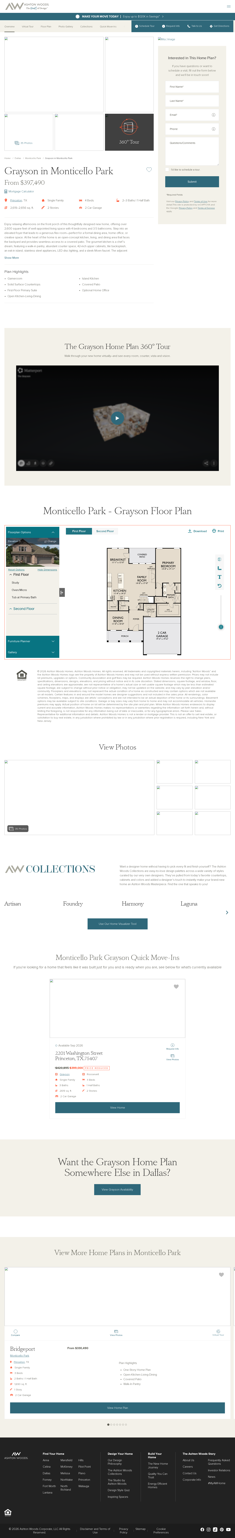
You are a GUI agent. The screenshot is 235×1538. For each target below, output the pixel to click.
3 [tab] (114, 1425)
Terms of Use (200, 201)
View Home (117, 1107)
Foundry (73, 903)
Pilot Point (84, 1466)
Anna (46, 1460)
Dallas (18, 158)
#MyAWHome (216, 1483)
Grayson (65, 1074)
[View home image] (174, 772)
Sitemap (140, 1529)
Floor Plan (46, 27)
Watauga (83, 1486)
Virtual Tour (27, 27)
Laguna (189, 903)
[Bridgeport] (117, 1296)
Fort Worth (49, 1486)
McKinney (67, 1466)
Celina (46, 1466)
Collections (86, 27)
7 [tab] (126, 1425)
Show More (11, 258)
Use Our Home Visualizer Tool (117, 923)
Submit (192, 182)
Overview (9, 27)
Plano (81, 1473)
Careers (188, 1466)
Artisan (12, 903)
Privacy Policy (182, 201)
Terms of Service (206, 208)
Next (227, 912)
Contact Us (189, 1473)
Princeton (16, 200)
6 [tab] (123, 1425)
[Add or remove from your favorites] (176, 986)
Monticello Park (33, 158)
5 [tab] (120, 1425)
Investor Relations (219, 1470)
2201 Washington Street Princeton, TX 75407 (79, 1056)
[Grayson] (117, 1008)
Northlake (67, 1479)
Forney (47, 1479)
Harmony (133, 903)
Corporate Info (192, 1479)
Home (7, 158)
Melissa (65, 1473)
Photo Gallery (66, 27)
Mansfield (66, 1460)
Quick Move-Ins (108, 27)
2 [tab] (111, 1425)
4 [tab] (117, 1425)
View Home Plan (117, 1407)
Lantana (47, 1492)
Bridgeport (22, 1349)
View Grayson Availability (117, 1189)
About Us (188, 1460)
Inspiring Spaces (118, 1496)
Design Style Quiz (119, 1490)
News (211, 1476)
